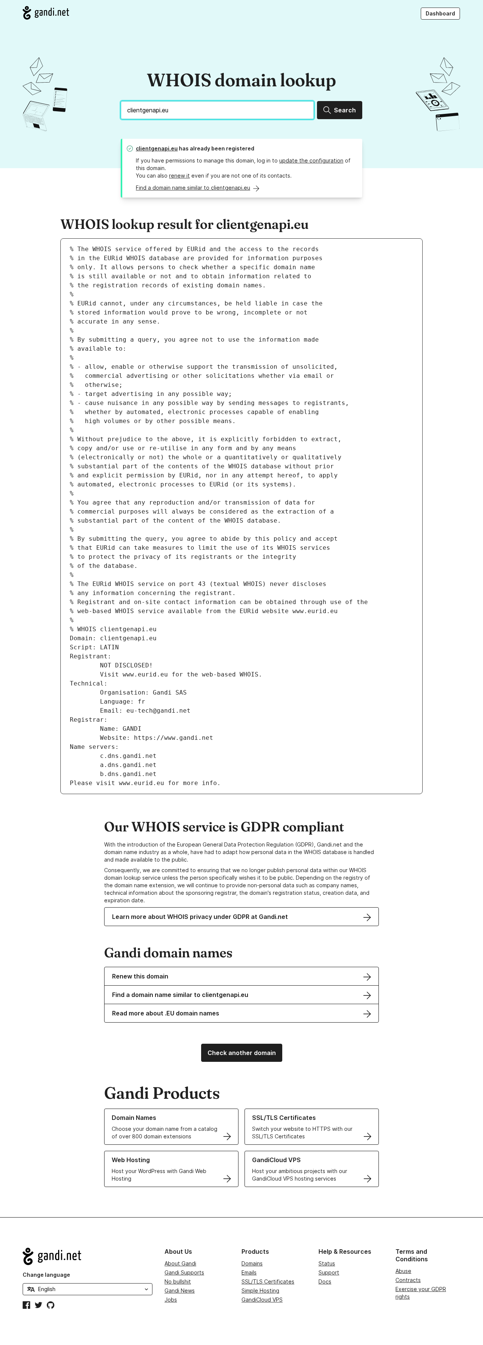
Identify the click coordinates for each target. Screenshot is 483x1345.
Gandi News (180, 1290)
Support (328, 1272)
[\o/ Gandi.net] (87, 1256)
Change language (46, 1274)
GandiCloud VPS (262, 1299)
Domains (252, 1263)
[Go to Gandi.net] (46, 13)
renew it (179, 175)
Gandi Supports (184, 1272)
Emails (249, 1272)
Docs (324, 1281)
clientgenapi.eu (157, 148)
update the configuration (311, 160)
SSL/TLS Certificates (268, 1281)
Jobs (171, 1299)
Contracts (408, 1280)
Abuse (403, 1271)
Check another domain (242, 1053)
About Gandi (180, 1263)
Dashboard (440, 13)
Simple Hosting (260, 1290)
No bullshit (178, 1281)
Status (326, 1263)
